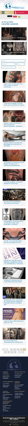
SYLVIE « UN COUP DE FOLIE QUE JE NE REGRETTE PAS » (13, 241)
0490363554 (17, 388)
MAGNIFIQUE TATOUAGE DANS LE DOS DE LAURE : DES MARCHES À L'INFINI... (13, 222)
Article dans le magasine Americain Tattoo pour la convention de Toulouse (14, 104)
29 (18, 349)
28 (14, 349)
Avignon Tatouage (5, 372)
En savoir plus (16, 424)
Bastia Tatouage (19, 391)
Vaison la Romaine (17, 382)
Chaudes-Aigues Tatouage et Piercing (7, 402)
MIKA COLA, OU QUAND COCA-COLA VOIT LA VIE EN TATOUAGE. (13, 85)
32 (5, 352)
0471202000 (5, 410)
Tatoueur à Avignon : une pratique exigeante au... (14, 38)
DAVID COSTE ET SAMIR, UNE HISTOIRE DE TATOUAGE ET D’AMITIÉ (13, 144)
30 (21, 349)
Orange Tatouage (20, 372)
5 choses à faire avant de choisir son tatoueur (13, 52)
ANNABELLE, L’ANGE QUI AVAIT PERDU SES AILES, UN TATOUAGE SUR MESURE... (14, 163)
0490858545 (5, 378)
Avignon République (6, 392)
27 (11, 349)
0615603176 (17, 397)
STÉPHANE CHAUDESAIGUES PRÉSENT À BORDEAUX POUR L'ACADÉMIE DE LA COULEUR (13, 262)
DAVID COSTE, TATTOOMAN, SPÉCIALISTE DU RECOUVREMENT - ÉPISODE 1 (13, 124)
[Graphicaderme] (14, 5)
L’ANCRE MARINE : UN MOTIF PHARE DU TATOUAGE (13, 182)
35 (15, 352)
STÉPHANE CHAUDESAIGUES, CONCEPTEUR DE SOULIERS (13, 281)
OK (10, 424)
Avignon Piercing (8, 381)
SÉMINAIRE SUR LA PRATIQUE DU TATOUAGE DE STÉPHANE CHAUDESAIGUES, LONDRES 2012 (13, 302)
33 (8, 352)
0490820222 (5, 399)
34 (12, 352)
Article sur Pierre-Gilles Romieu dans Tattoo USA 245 (14, 321)
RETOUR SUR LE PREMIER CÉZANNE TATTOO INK (12, 202)
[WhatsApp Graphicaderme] (19, 17)
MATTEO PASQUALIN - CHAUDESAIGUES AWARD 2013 (13, 341)
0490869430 (5, 386)
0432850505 (17, 377)
